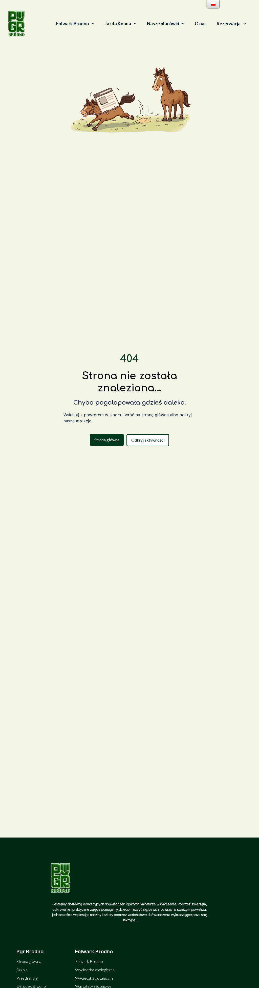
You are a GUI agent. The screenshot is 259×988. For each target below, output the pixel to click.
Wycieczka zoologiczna (95, 969)
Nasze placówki (163, 23)
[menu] (213, 4)
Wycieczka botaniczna (94, 978)
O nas (201, 23)
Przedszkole (27, 978)
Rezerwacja (229, 23)
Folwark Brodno (72, 23)
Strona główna (28, 961)
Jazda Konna (118, 23)
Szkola (22, 969)
